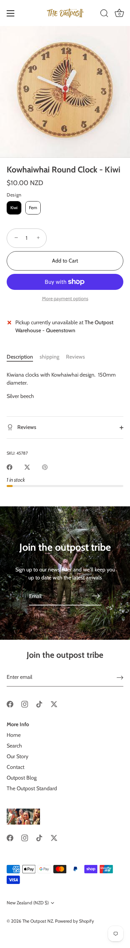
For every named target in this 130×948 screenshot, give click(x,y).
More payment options (65, 299)
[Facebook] (10, 703)
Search (14, 746)
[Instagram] (24, 703)
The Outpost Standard (32, 788)
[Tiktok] (39, 703)
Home (14, 735)
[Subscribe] (96, 596)
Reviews (75, 357)
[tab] (23, 357)
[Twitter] (54, 703)
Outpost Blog (22, 778)
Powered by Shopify (74, 921)
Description (20, 357)
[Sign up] (120, 677)
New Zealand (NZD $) (28, 902)
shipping (49, 357)
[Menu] (10, 13)
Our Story (17, 756)
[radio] (14, 207)
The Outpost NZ (37, 921)
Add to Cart (65, 261)
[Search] (104, 14)
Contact (15, 767)
